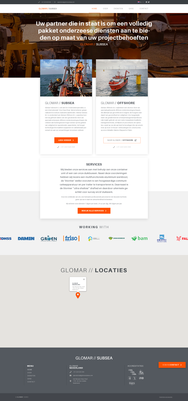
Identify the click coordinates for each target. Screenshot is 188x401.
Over (105, 9)
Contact (144, 9)
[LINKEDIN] (146, 2)
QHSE (131, 9)
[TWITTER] (149, 2)
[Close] (84, 279)
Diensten (118, 9)
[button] (78, 295)
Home (94, 9)
